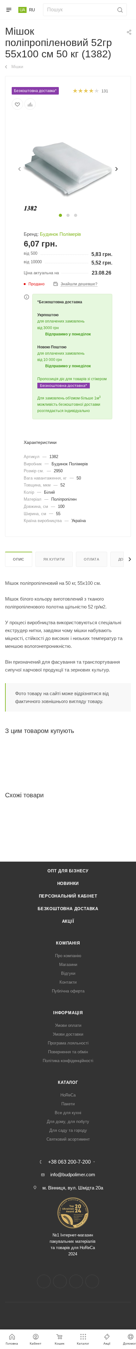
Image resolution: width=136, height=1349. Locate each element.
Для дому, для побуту (68, 1121)
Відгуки (68, 973)
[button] (60, 215)
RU (32, 10)
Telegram (76, 1281)
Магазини (68, 964)
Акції (68, 921)
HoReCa (68, 1095)
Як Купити (54, 559)
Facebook (44, 1281)
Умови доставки (68, 1034)
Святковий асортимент (68, 1139)
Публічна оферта (68, 991)
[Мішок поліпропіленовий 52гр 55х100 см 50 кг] (68, 164)
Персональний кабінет (68, 896)
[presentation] (19, 169)
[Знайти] (119, 9)
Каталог (68, 1082)
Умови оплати (68, 1025)
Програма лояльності (68, 1043)
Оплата (91, 559)
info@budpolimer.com (72, 1174)
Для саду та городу (68, 1130)
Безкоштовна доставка (68, 908)
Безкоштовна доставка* (35, 91)
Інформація (68, 1012)
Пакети (68, 1104)
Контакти (68, 982)
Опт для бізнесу (68, 871)
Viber (92, 1281)
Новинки (68, 883)
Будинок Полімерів (60, 234)
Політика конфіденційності (68, 1060)
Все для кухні (68, 1112)
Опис (18, 559)
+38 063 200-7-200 (69, 1162)
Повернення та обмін (68, 1052)
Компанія (68, 943)
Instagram (60, 1281)
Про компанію (68, 955)
